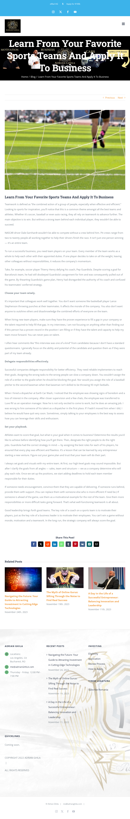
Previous (110, 97)
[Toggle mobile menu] (123, 24)
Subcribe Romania (98, 689)
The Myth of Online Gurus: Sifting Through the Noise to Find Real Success (60, 577)
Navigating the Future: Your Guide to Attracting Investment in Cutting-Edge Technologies (19, 579)
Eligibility (93, 653)
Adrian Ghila (53, 804)
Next (120, 97)
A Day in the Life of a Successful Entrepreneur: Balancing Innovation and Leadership (102, 578)
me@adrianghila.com (72, 804)
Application (94, 658)
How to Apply (95, 668)
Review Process (96, 663)
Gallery (27, 579)
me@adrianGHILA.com (22, 666)
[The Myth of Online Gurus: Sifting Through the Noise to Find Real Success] (64, 577)
